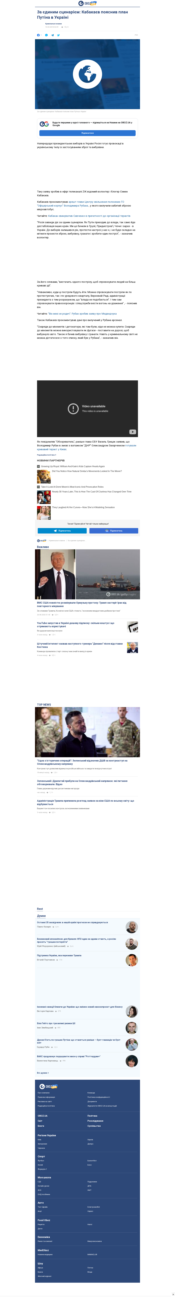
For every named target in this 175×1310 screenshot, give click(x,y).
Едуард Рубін (43, 1047)
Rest (40, 908)
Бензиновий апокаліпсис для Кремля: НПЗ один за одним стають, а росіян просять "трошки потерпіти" (76, 940)
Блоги (41, 1126)
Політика (92, 1116)
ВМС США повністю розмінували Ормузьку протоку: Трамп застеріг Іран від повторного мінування (81, 604)
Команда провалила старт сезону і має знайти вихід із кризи (64, 651)
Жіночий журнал (44, 1276)
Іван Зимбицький (45, 1027)
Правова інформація (46, 1097)
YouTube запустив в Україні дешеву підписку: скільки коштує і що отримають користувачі (75, 625)
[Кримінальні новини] (41, 541)
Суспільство (94, 1126)
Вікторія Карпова (45, 1011)
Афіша (40, 1268)
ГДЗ (39, 1182)
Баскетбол (92, 1161)
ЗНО (39, 1190)
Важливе (43, 547)
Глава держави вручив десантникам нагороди (58, 788)
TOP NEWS (44, 704)
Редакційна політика (46, 455)
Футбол (41, 1161)
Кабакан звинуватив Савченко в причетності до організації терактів (89, 215)
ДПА (89, 1186)
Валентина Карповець (47, 1061)
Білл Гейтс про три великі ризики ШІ (56, 1023)
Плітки (90, 1268)
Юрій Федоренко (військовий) (51, 946)
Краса (40, 1272)
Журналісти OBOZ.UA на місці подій (102, 1106)
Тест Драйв (43, 1207)
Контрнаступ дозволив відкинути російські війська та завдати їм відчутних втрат (74, 768)
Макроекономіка (95, 1241)
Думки (41, 915)
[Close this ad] (173, 1294)
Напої (90, 1224)
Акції (40, 1211)
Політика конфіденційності (99, 1097)
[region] (87, 169)
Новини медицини (45, 1254)
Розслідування (95, 1121)
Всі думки (42, 1073)
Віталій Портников (46, 960)
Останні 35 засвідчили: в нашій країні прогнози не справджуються (72, 922)
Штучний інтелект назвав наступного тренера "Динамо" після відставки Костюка (80, 645)
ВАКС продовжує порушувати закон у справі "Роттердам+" (68, 1056)
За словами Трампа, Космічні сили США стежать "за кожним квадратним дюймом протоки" (78, 611)
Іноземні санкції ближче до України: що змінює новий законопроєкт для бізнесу (79, 1007)
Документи (92, 1101)
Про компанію (44, 1093)
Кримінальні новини (53, 24)
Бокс (90, 1165)
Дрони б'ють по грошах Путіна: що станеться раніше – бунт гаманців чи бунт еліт (78, 1041)
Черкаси (41, 1148)
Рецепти (41, 1224)
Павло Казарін (44, 927)
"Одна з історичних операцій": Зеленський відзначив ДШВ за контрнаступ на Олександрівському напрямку (82, 762)
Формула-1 (42, 1169)
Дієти (40, 1229)
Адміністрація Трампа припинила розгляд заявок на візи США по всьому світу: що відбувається (85, 802)
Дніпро (90, 1144)
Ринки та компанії (45, 1241)
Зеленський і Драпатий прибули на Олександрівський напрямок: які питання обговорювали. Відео (82, 782)
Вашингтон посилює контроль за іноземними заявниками (63, 808)
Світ (40, 1121)
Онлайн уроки (43, 1186)
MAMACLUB (92, 1254)
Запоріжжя (42, 1144)
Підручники (92, 1182)
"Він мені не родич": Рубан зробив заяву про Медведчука (82, 313)
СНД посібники (44, 1194)
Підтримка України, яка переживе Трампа (59, 955)
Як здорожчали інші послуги (49, 631)
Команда (91, 1093)
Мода (90, 1272)
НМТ (89, 1190)
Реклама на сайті (45, 1101)
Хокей (40, 1165)
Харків (90, 1140)
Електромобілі (94, 1207)
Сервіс (90, 1211)
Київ (39, 1140)
